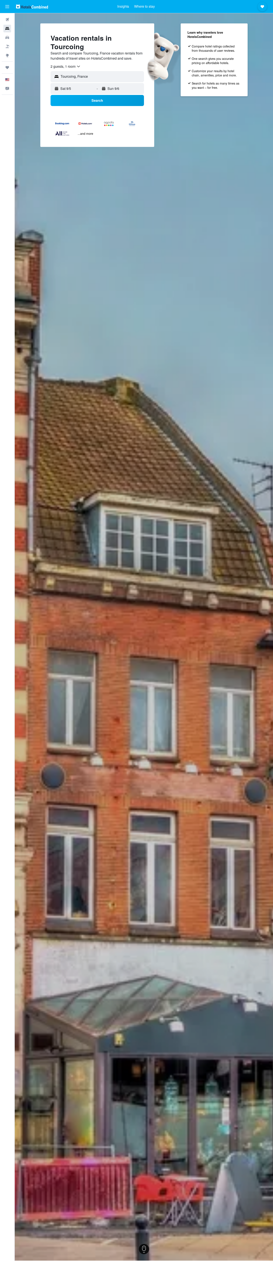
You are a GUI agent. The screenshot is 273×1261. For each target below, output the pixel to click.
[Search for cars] (7, 37)
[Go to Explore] (7, 55)
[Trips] (7, 67)
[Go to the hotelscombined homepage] (32, 6)
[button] (7, 6)
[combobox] (66, 66)
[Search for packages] (7, 46)
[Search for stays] (7, 28)
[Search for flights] (7, 19)
